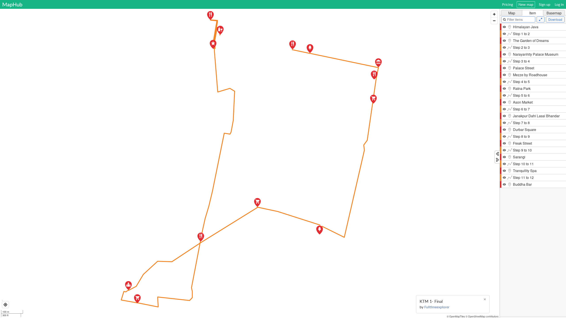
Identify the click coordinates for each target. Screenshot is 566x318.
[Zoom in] (494, 14)
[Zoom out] (494, 20)
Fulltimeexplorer (436, 307)
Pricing (507, 4)
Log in (559, 4)
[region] (250, 163)
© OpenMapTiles (456, 316)
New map (525, 4)
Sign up (544, 4)
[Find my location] (5, 304)
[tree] (533, 170)
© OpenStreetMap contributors (482, 316)
